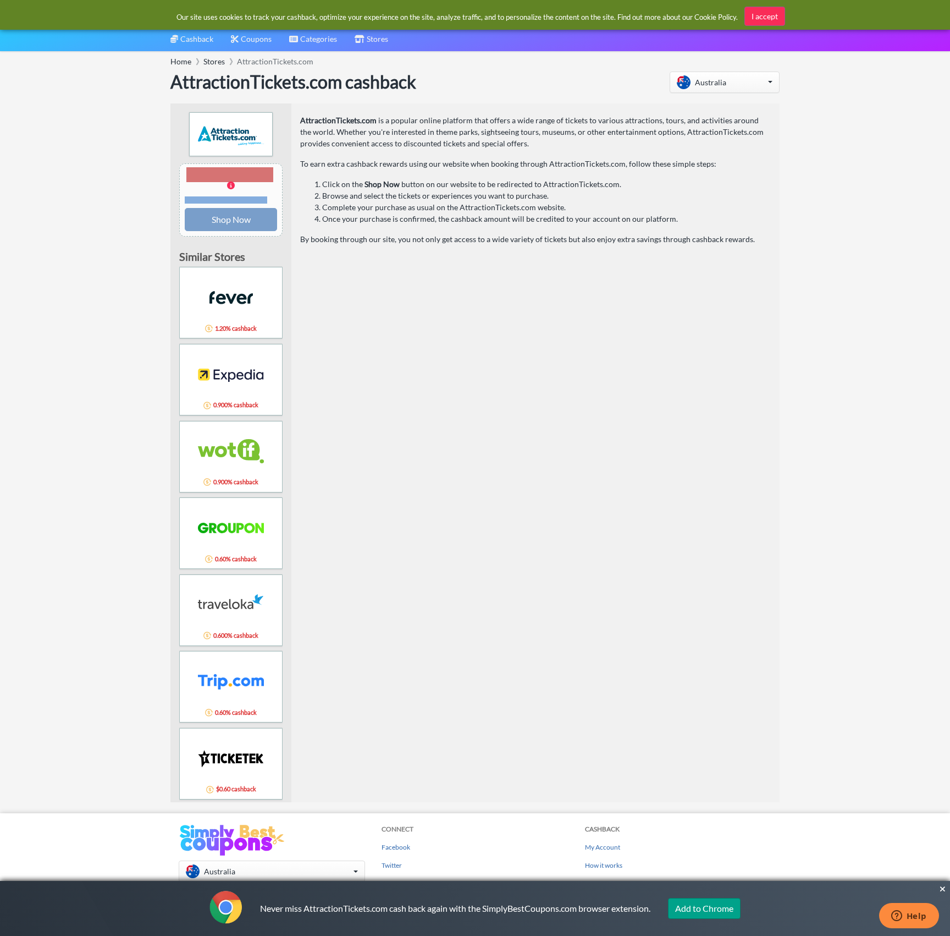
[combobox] (313, 42)
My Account (602, 847)
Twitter (392, 865)
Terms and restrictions (226, 200)
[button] (725, 82)
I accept (765, 16)
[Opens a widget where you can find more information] (909, 916)
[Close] (943, 889)
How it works (603, 865)
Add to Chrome (704, 908)
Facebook (396, 847)
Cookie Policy (715, 17)
